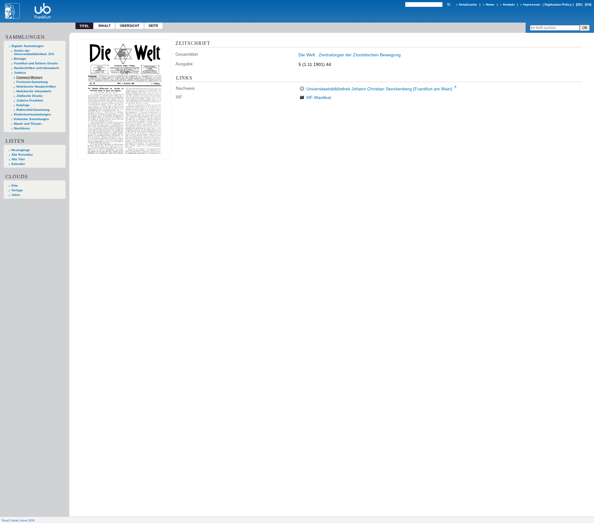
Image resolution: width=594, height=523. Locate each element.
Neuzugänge (20, 150)
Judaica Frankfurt (29, 100)
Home (490, 4)
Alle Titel (18, 159)
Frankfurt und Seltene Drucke (36, 63)
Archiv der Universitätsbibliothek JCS (34, 52)
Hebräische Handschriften (36, 86)
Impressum (531, 4)
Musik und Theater (28, 123)
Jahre (15, 195)
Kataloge (23, 105)
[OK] (448, 4)
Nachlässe (22, 128)
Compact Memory (29, 77)
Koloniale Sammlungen (31, 119)
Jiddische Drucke (29, 95)
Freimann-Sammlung (32, 82)
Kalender (18, 164)
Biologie (20, 58)
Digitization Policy (558, 4)
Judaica (20, 72)
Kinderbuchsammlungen (32, 114)
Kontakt (508, 4)
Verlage (17, 190)
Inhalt (104, 25)
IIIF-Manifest (318, 97)
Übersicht (130, 25)
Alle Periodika (22, 154)
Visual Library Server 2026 (18, 520)
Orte (14, 185)
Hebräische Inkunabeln (33, 91)
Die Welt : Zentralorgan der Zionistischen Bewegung (350, 54)
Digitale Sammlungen (27, 46)
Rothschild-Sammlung (33, 109)
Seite (153, 25)
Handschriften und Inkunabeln (36, 68)
